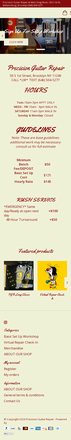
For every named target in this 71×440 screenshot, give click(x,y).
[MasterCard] (25, 429)
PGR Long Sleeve (19, 295)
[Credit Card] (19, 429)
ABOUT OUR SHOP (18, 354)
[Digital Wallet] (9, 434)
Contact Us (12, 401)
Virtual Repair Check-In (52, 296)
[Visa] (31, 429)
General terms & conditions (24, 395)
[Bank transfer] (12, 429)
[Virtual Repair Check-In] (52, 275)
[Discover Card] (44, 429)
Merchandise (13, 348)
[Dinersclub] (57, 429)
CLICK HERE (16, 42)
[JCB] (50, 429)
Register (10, 369)
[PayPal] (6, 429)
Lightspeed (14, 423)
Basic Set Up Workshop (21, 336)
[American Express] (38, 429)
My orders (11, 375)
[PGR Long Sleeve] (19, 275)
